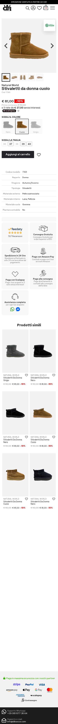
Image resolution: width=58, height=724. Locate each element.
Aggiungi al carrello (18, 154)
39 (23, 144)
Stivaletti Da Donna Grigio (12, 378)
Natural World (10, 85)
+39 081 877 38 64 (17, 713)
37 (10, 144)
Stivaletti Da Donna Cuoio (40, 440)
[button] (27, 8)
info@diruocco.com (16, 721)
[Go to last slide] (6, 45)
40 (29, 144)
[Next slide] (51, 45)
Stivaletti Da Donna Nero (40, 378)
